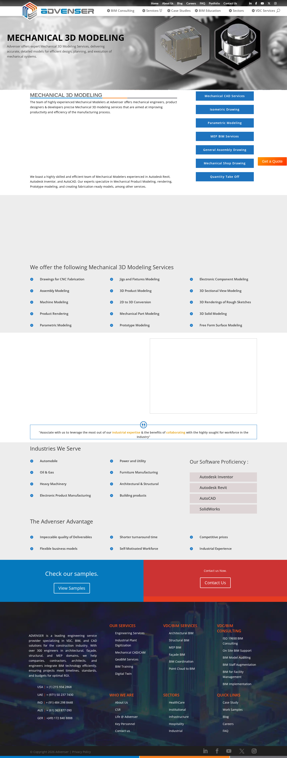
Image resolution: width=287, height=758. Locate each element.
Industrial (176, 731)
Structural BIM (179, 640)
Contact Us (230, 3)
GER (40, 718)
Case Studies (180, 10)
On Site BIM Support (237, 651)
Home (154, 3)
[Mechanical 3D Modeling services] (103, 172)
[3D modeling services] (203, 412)
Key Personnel (125, 724)
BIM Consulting (122, 10)
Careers (191, 3)
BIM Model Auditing (237, 657)
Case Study (230, 702)
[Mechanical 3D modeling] (143, 255)
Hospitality (176, 724)
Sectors (238, 10)
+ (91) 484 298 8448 (59, 702)
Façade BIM (177, 654)
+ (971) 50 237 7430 (59, 695)
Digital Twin (123, 674)
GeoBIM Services (126, 659)
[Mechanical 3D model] (223, 255)
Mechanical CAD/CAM (130, 652)
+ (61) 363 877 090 (59, 710)
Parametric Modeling (55, 325)
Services (151, 10)
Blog (180, 3)
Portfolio (214, 3)
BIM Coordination (181, 661)
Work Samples (233, 710)
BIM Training (124, 666)
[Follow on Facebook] (217, 751)
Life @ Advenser (126, 717)
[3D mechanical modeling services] (83, 412)
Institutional (177, 710)
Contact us (122, 731)
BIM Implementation (237, 684)
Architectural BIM (181, 633)
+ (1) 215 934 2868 (59, 687)
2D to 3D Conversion (135, 302)
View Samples (71, 588)
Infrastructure (179, 717)
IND (40, 702)
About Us (167, 3)
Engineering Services (130, 633)
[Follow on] (241, 751)
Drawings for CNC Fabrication (62, 279)
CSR (118, 710)
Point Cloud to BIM (182, 669)
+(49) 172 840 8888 (59, 718)
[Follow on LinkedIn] (205, 751)
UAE (40, 695)
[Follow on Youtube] (229, 751)
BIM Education (209, 10)
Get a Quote (272, 161)
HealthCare (177, 702)
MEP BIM (175, 647)
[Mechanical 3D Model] (63, 255)
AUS (40, 710)
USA (40, 687)
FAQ (202, 3)
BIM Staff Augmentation (239, 665)
